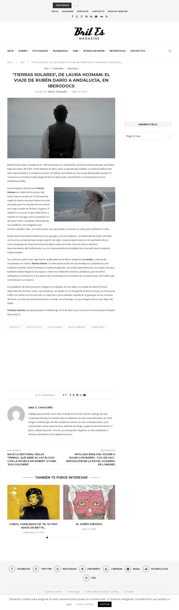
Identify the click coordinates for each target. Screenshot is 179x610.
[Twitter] (77, 16)
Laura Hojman (54, 327)
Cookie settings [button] (84, 604)
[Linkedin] (91, 16)
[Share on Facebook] (70, 395)
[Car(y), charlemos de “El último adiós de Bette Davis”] (33, 502)
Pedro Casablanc (77, 327)
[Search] (170, 51)
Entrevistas (118, 51)
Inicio (55, 11)
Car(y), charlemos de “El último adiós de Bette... (33, 526)
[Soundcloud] (101, 16)
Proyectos (138, 51)
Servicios (82, 11)
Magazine (67, 11)
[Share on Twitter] (73, 395)
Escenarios (60, 51)
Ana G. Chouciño (57, 91)
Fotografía (40, 51)
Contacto (98, 11)
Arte (10, 51)
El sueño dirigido (89, 524)
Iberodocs (15, 327)
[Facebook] (72, 16)
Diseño (23, 51)
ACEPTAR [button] (104, 604)
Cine (75, 51)
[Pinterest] (86, 16)
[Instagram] (82, 16)
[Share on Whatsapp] (81, 395)
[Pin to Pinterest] (77, 395)
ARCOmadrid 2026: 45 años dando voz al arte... (83, 5)
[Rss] (107, 16)
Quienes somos (53, 591)
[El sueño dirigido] (89, 502)
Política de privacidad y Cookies (102, 591)
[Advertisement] (61, 360)
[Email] (96, 16)
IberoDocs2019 (33, 327)
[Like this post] (66, 395)
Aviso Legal (74, 591)
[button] (74, 5)
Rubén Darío (98, 327)
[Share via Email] (84, 395)
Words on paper (94, 51)
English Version (117, 11)
